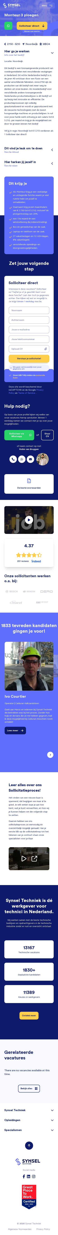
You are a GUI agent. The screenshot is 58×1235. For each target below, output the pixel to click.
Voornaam (16, 310)
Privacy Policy (43, 1229)
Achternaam (17, 320)
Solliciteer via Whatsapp (16, 435)
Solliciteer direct (29, 27)
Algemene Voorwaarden (19, 1229)
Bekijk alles (26, 1088)
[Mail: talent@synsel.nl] (30, 459)
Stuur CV (47, 435)
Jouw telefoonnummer (23, 339)
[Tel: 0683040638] (22, 459)
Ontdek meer (29, 1015)
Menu (44, 5)
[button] (29, 520)
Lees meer (12, 730)
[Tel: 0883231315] (13, 459)
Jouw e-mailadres (20, 330)
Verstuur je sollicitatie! (29, 358)
